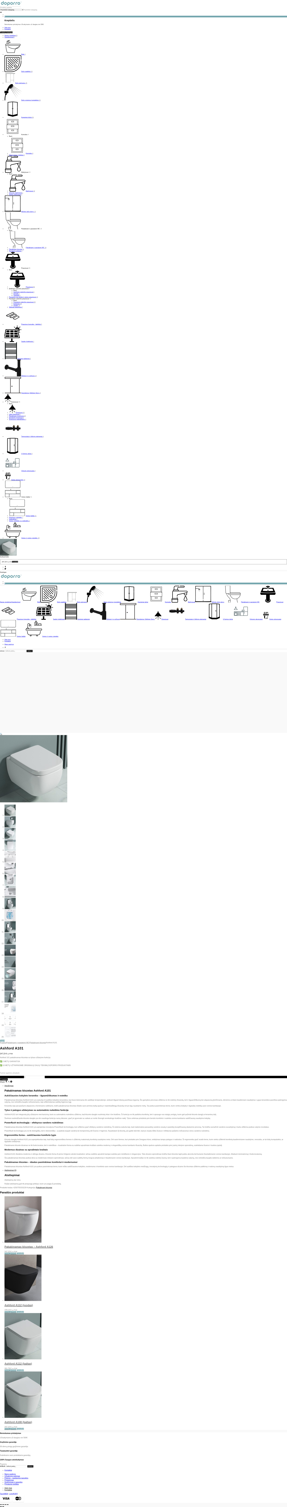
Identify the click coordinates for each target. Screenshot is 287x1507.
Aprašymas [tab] (8, 1086)
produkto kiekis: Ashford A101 (12, 1077)
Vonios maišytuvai (15, 194)
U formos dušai (26, 454)
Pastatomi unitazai (15, 251)
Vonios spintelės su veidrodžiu (19, 521)
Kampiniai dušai (27, 117)
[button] (15, 562)
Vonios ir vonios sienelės (30, 538)
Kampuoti (17, 304)
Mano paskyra (10, 1474)
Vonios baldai (26, 497)
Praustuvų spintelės (16, 517)
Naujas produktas (10, 35)
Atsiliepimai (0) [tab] (10, 1170)
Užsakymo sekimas (12, 1476)
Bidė (23, 54)
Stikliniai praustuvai (16, 307)
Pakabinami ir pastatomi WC (31, 229)
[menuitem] (145, 27)
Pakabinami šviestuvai (17, 416)
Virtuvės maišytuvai (16, 193)
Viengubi (16, 295)
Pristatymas (9, 1480)
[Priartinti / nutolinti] (1, 1504)
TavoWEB (4, 1494)
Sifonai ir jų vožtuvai (29, 376)
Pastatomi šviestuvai (16, 418)
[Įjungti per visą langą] (3, 1504)
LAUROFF (13, 1494)
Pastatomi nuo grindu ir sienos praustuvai (23, 297)
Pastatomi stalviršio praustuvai (20, 299)
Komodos (25, 134)
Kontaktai (8, 1470)
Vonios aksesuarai (18, 480)
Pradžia (3, 1043)
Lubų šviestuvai (14, 414)
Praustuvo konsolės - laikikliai (31, 324)
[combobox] (30, 10)
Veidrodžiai (13, 519)
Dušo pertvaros (21, 83)
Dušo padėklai (27, 71)
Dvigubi (16, 294)
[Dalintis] (5, 1504)
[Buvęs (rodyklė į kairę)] (1, 1506)
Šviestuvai (15, 402)
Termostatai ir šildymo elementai (32, 436)
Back (10, 136)
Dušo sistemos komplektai (31, 100)
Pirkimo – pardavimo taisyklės (16, 1478)
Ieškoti (29, 651)
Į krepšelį (4, 1079)
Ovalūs (16, 305)
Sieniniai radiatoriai (24, 359)
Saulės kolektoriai (27, 341)
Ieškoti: (2, 651)
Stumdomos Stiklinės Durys (31, 393)
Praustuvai (25, 268)
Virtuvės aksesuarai (28, 471)
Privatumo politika (11, 1484)
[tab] (145, 1126)
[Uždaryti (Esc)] (8, 1504)
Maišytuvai (25, 172)
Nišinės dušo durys (28, 211)
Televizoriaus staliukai (17, 155)
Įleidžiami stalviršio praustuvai (19, 289)
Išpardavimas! (9, 37)
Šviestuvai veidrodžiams (17, 419)
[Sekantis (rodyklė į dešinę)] (3, 1506)
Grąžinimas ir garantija (13, 1482)
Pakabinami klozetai (16, 249)
